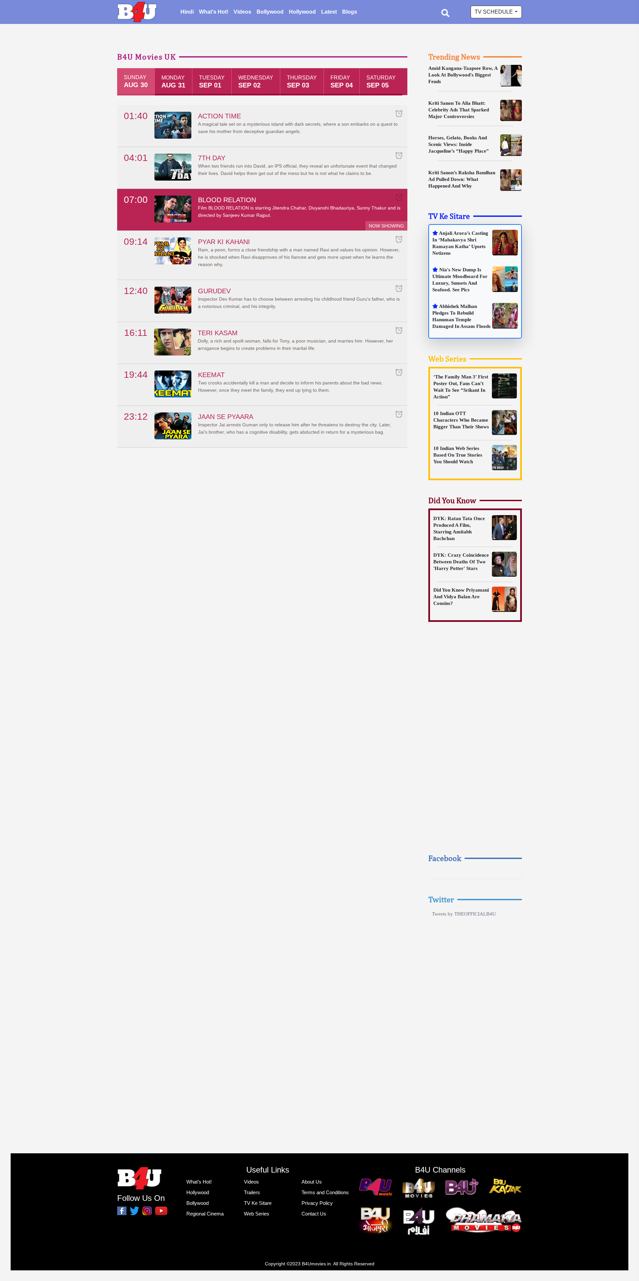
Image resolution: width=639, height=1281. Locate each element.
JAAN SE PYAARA (225, 416)
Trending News (454, 56)
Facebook (444, 858)
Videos (242, 12)
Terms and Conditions (325, 1192)
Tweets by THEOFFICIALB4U (464, 914)
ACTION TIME (219, 116)
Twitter (441, 899)
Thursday (302, 82)
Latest (329, 12)
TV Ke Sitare (449, 216)
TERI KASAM (218, 333)
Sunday (136, 81)
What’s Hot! (199, 1182)
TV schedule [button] (494, 12)
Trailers (252, 1192)
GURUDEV (214, 291)
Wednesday (255, 82)
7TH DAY (211, 158)
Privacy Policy (317, 1203)
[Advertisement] (475, 744)
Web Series (447, 358)
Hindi (187, 12)
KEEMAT (211, 374)
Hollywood (302, 12)
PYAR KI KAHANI (224, 241)
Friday (341, 82)
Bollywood (270, 12)
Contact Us (314, 1213)
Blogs (349, 12)
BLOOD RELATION (227, 200)
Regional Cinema (205, 1213)
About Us (312, 1182)
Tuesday (212, 82)
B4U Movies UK (146, 56)
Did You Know (452, 500)
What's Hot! (213, 12)
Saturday (381, 82)
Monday (173, 82)
